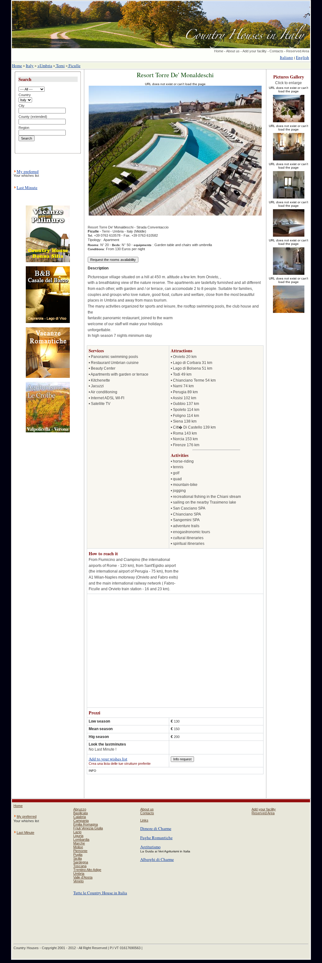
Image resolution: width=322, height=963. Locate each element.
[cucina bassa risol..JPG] (288, 199)
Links (144, 820)
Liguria (78, 836)
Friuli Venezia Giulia (88, 828)
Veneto (78, 881)
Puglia (77, 854)
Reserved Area (297, 51)
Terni (60, 65)
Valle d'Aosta (82, 877)
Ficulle (74, 65)
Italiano (286, 57)
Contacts (276, 51)
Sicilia (77, 858)
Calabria (79, 817)
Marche (79, 843)
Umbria (78, 873)
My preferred (28, 171)
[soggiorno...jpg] (288, 161)
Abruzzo (79, 809)
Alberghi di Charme (157, 859)
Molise (78, 847)
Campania (81, 820)
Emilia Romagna (85, 824)
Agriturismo (150, 847)
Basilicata (80, 813)
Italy (30, 65)
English (302, 57)
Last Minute (27, 187)
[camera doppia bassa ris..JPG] (288, 275)
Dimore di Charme (155, 828)
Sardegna (80, 862)
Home (218, 51)
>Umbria (44, 65)
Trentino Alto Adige (87, 870)
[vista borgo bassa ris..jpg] (288, 122)
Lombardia (81, 839)
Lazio (77, 832)
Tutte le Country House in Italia (100, 893)
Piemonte (80, 851)
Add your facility (254, 51)
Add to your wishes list (108, 759)
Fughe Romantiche (156, 837)
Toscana (79, 866)
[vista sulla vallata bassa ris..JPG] (288, 313)
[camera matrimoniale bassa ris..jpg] (288, 237)
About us (233, 51)
